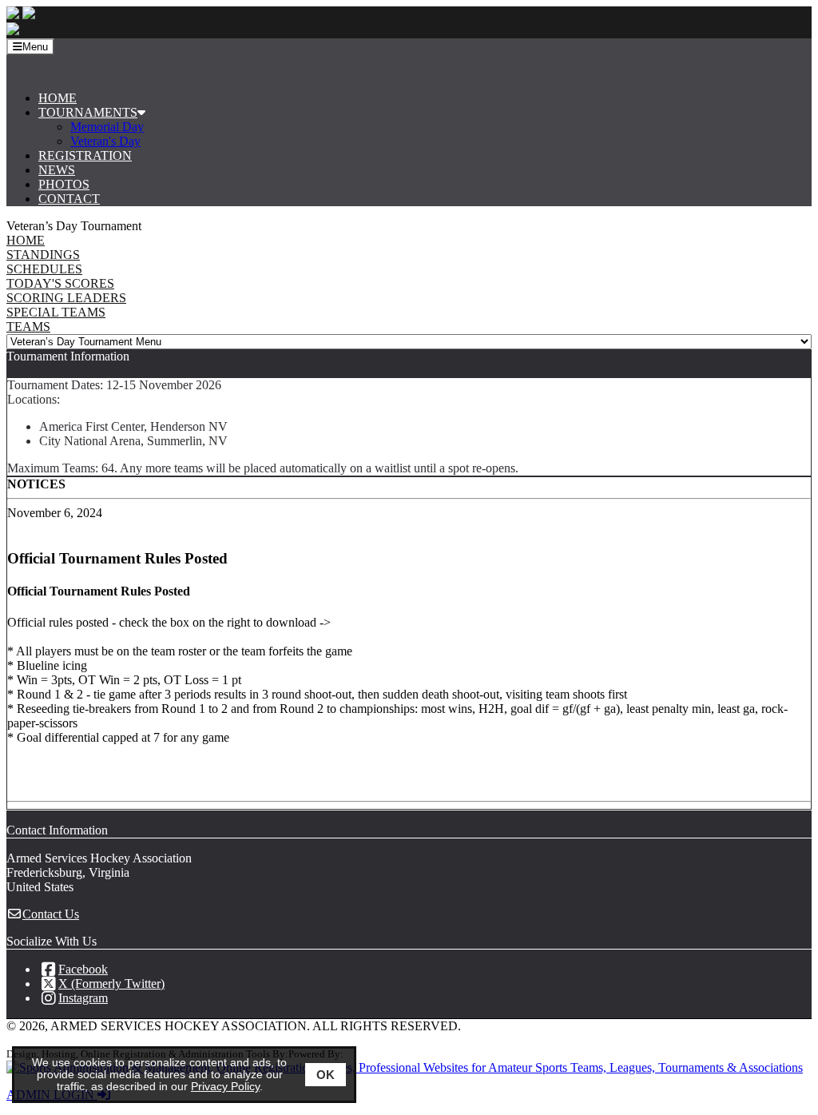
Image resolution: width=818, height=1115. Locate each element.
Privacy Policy (225, 1087)
